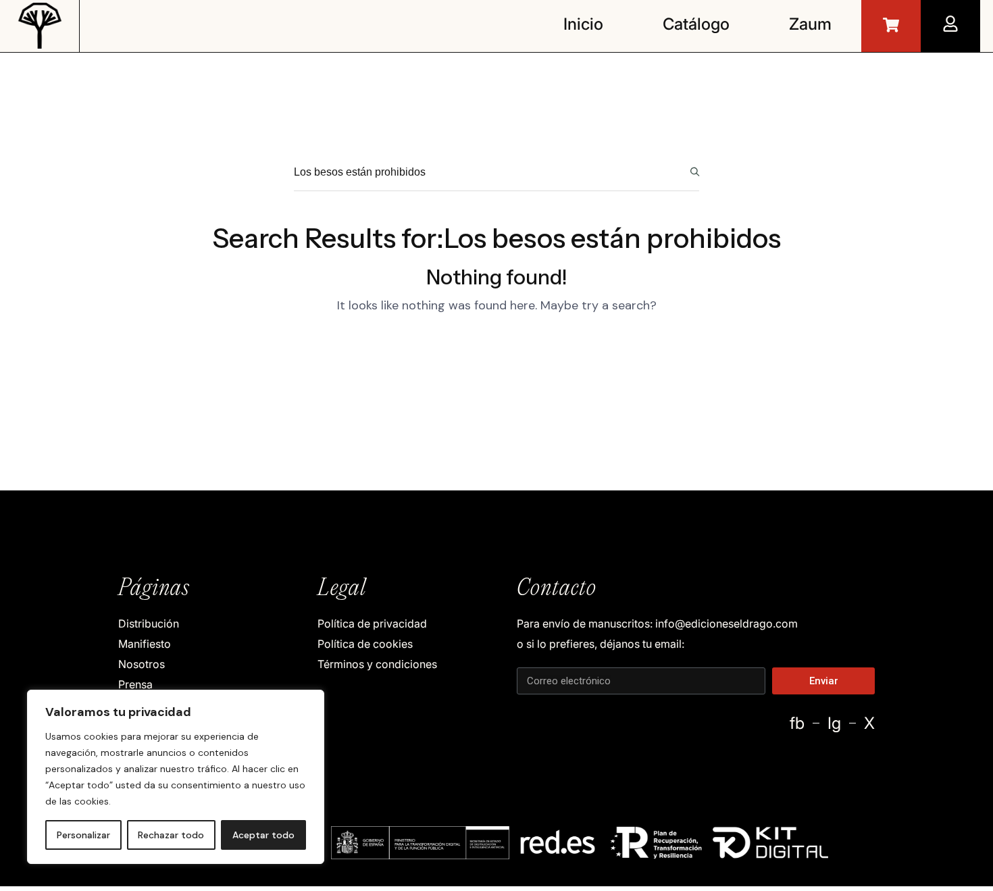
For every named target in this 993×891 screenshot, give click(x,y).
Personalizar (83, 835)
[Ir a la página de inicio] (891, 25)
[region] (175, 777)
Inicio (583, 24)
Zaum (810, 24)
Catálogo (696, 24)
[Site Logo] (40, 24)
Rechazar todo (171, 835)
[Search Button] (694, 172)
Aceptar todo (263, 835)
